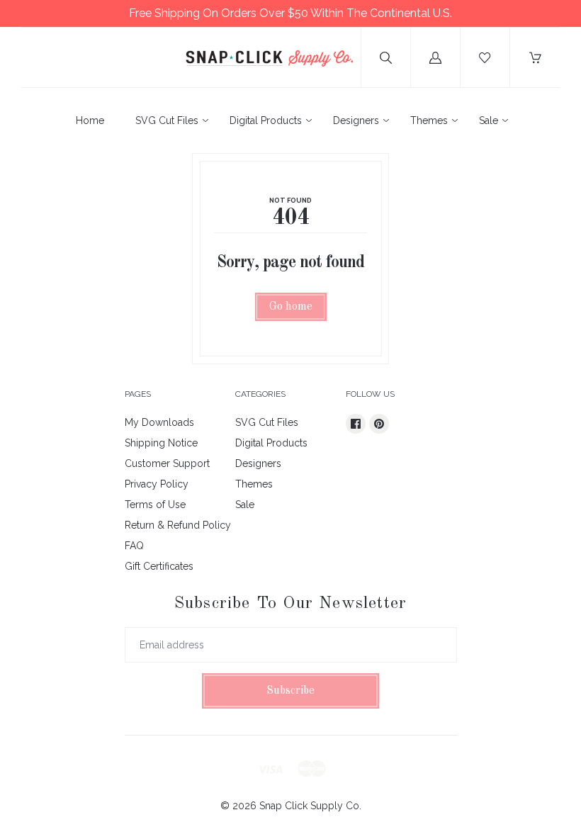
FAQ (134, 545)
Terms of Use (155, 504)
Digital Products (266, 120)
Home (90, 120)
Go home (290, 306)
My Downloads (159, 422)
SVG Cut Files (166, 120)
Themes (429, 120)
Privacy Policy (156, 484)
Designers (356, 120)
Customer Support (167, 463)
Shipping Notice (161, 443)
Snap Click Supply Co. (310, 805)
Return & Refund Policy (178, 525)
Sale (488, 120)
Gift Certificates (159, 566)
